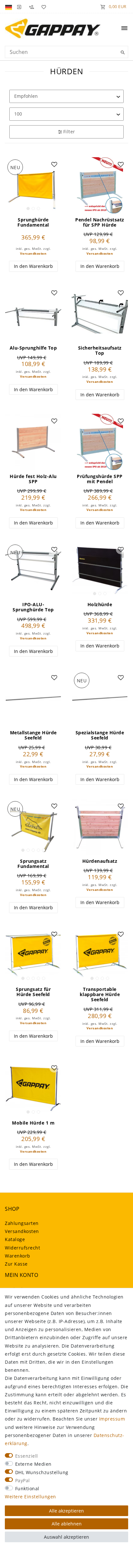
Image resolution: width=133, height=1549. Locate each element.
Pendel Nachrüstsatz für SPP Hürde (99, 222)
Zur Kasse (16, 1264)
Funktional (27, 1488)
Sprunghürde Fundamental (33, 222)
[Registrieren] (31, 6)
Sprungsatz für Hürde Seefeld (33, 992)
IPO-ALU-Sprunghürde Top (33, 607)
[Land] (9, 6)
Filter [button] (69, 131)
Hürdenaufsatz (100, 861)
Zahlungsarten (22, 1223)
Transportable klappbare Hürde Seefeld (100, 994)
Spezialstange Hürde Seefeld (100, 735)
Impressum (112, 1419)
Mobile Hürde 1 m (33, 1123)
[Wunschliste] (42, 6)
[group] (33, 185)
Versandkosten (33, 253)
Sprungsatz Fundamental (33, 864)
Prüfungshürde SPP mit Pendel (100, 479)
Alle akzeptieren (66, 1511)
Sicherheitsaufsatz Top (100, 350)
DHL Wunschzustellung (41, 1472)
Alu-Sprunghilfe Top (33, 348)
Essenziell (26, 1456)
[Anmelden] (19, 6)
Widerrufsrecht (22, 1248)
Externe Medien (33, 1464)
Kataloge (15, 1239)
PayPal (22, 1480)
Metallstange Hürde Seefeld (33, 735)
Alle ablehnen (67, 1524)
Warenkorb (17, 1256)
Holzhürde (99, 604)
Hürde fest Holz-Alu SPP (33, 479)
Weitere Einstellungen (30, 1496)
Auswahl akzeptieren (66, 1537)
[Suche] (122, 52)
